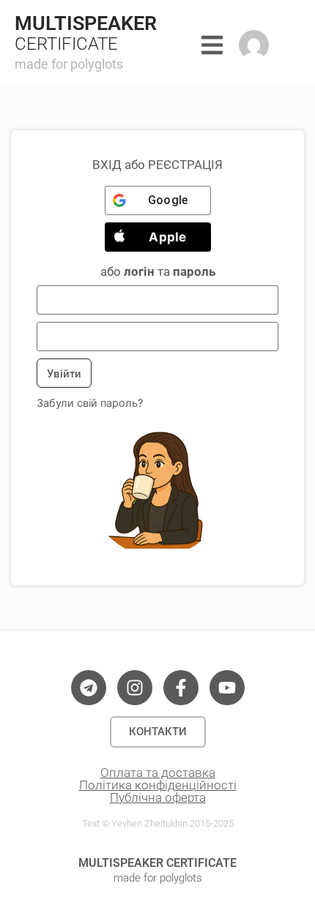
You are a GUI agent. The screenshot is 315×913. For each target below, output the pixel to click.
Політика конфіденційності (158, 785)
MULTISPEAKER (86, 23)
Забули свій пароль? (90, 403)
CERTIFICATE (66, 44)
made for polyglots (69, 64)
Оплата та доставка (157, 772)
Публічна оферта (158, 797)
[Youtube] (227, 687)
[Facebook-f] (181, 687)
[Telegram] (88, 687)
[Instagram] (134, 687)
